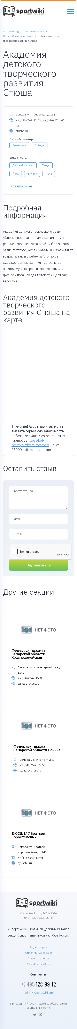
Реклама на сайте (39, 963)
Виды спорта (38, 947)
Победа (39, 145)
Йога (16, 174)
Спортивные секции (38, 953)
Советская (19, 145)
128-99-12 (38, 984)
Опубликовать (38, 565)
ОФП (49, 174)
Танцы (45, 165)
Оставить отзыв (20, 186)
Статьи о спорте (38, 958)
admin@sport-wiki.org (38, 992)
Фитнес (32, 174)
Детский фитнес (23, 165)
